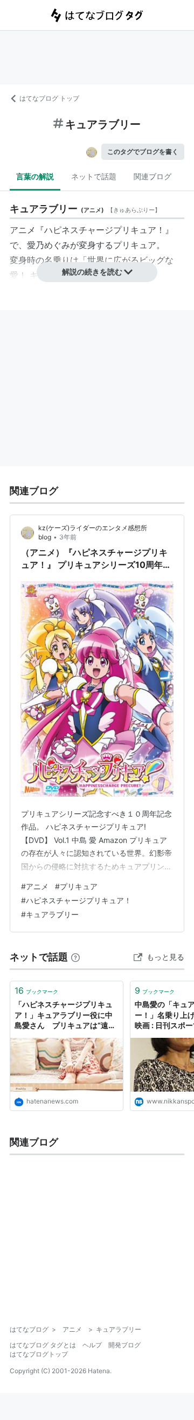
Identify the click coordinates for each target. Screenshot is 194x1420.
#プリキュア (76, 886)
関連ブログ (152, 176)
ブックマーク (36, 990)
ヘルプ (92, 1345)
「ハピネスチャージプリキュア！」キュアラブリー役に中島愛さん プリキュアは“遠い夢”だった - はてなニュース (65, 1015)
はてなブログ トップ (49, 98)
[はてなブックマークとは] (75, 956)
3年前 (68, 537)
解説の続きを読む (92, 271)
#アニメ (34, 886)
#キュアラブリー (50, 914)
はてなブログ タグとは (43, 1345)
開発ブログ (124, 1345)
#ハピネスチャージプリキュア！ (76, 900)
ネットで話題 (93, 176)
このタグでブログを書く (142, 151)
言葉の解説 (35, 176)
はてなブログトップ (39, 1354)
